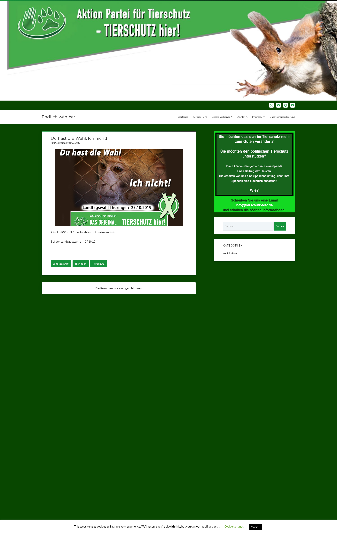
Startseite (182, 116)
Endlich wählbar (58, 116)
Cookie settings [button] (234, 526)
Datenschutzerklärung (282, 116)
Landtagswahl (61, 263)
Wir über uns (199, 116)
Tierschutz (98, 263)
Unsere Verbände (221, 116)
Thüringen (80, 263)
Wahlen (241, 116)
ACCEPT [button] (255, 526)
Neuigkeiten (230, 253)
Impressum (258, 116)
